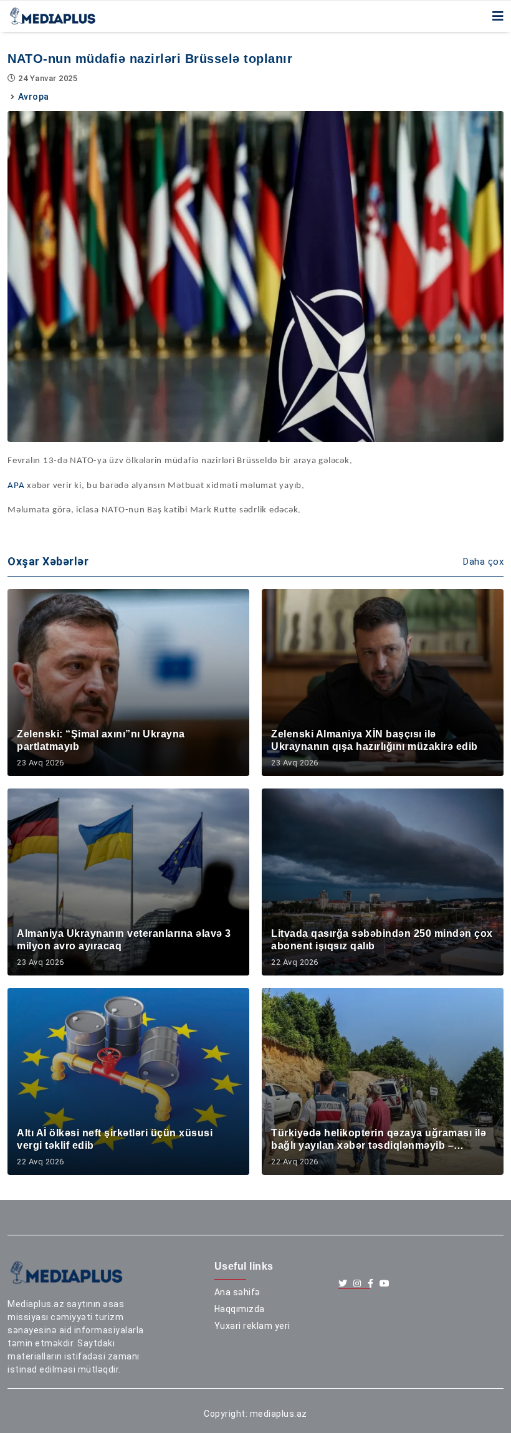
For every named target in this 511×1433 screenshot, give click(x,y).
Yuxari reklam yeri (252, 1326)
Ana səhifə (237, 1292)
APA (15, 486)
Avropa (33, 97)
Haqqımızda (239, 1309)
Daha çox (483, 561)
